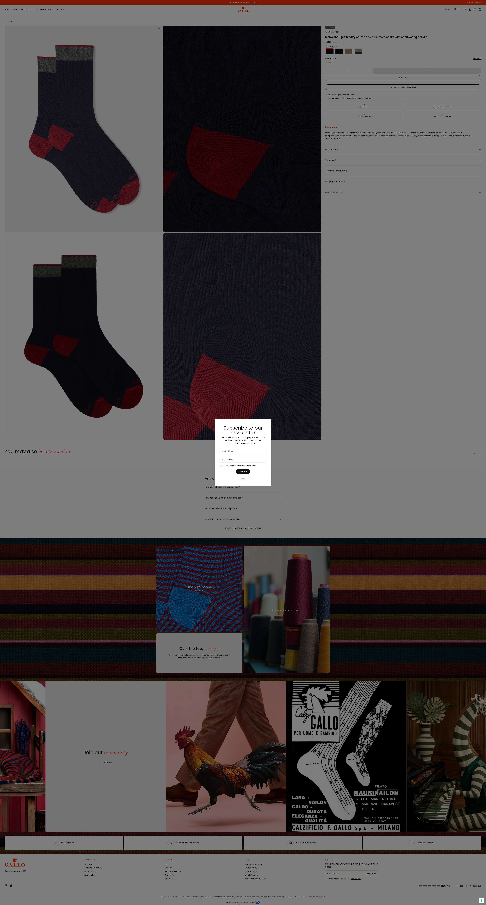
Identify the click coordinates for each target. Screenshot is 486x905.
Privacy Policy (250, 466)
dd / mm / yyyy (228, 459)
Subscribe (243, 471)
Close (243, 479)
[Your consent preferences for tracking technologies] (481, 900)
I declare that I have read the (239, 466)
